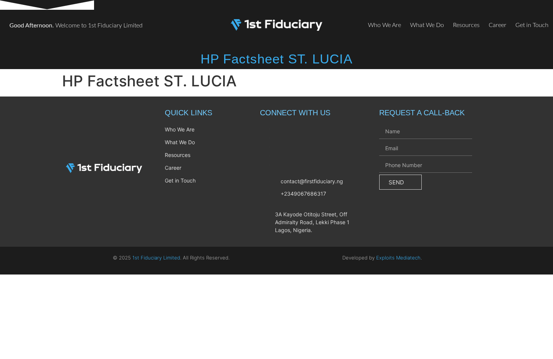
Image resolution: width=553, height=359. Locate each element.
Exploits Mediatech (398, 258)
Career (497, 25)
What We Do (427, 25)
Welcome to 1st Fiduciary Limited (76, 26)
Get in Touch (531, 25)
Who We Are (384, 25)
